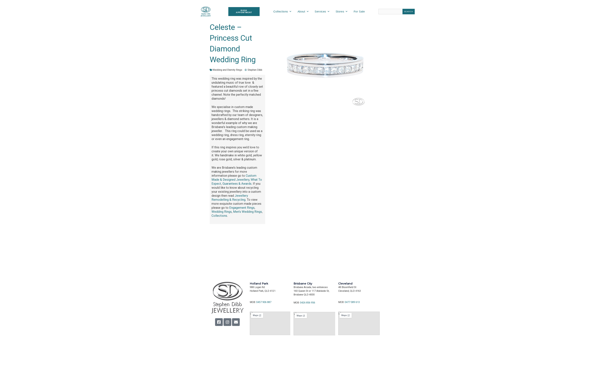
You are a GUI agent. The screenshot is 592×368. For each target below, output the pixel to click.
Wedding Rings (222, 211)
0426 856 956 (307, 302)
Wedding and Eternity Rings (227, 69)
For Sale (359, 11)
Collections (280, 11)
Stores (340, 11)
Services (320, 11)
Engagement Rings (242, 207)
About (301, 11)
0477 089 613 (352, 302)
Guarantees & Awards (236, 183)
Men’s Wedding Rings (247, 211)
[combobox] (390, 11)
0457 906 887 (263, 302)
